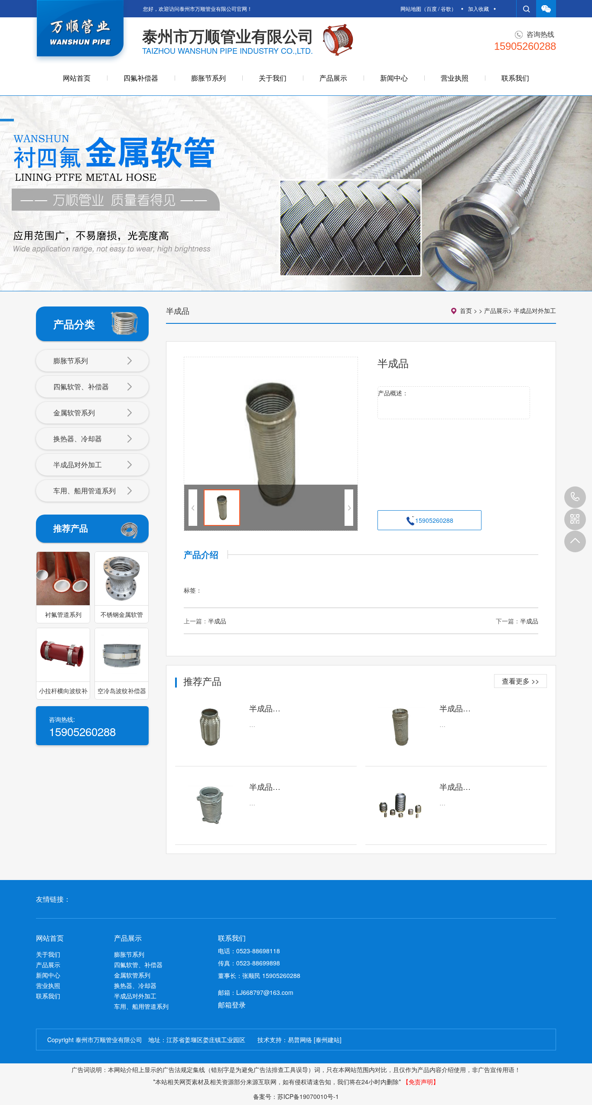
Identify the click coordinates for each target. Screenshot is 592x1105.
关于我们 (272, 78)
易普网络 (300, 1039)
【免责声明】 (421, 1081)
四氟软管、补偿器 (81, 386)
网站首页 (77, 78)
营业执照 (454, 78)
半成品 (217, 620)
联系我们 (515, 78)
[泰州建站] (328, 1039)
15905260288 (575, 497)
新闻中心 (394, 78)
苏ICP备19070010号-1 (308, 1096)
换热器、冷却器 (77, 438)
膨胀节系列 (208, 78)
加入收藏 (478, 8)
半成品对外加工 (77, 464)
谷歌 (446, 8)
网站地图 (410, 8)
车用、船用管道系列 (84, 490)
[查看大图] (271, 444)
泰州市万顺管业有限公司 (228, 35)
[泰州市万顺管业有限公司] (80, 32)
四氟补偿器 (141, 78)
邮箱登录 (232, 1005)
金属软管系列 (74, 412)
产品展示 (333, 78)
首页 (466, 310)
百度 (431, 8)
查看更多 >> (520, 681)
